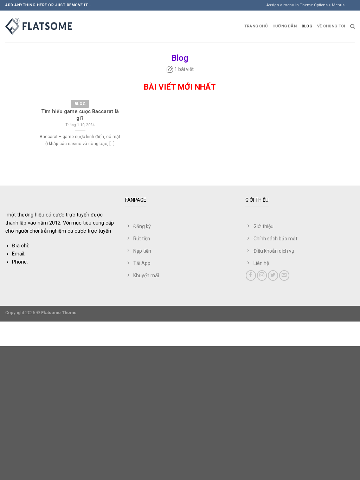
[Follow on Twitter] (273, 275)
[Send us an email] (358, 8)
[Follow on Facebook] (251, 275)
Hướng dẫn (284, 26)
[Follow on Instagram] (262, 275)
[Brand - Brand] (40, 26)
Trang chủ (256, 26)
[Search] (352, 26)
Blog (307, 26)
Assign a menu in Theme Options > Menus (305, 5)
